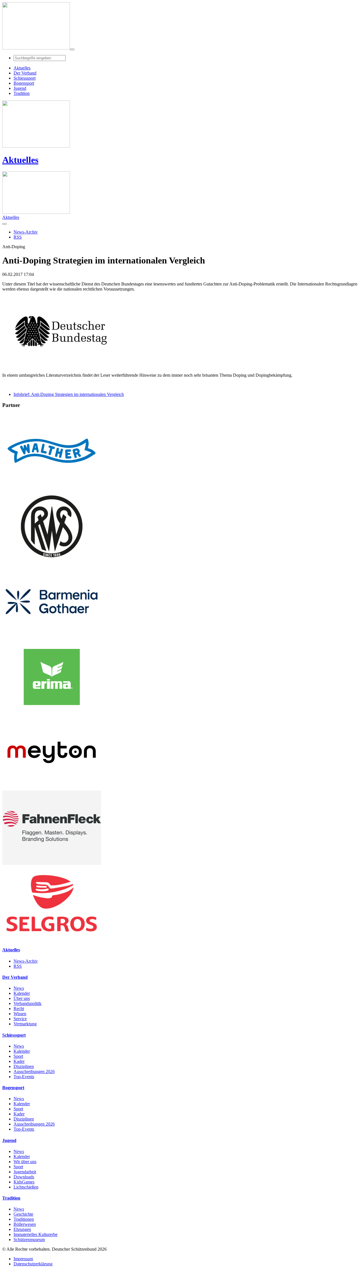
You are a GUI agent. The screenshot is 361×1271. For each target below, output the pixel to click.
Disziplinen (24, 1066)
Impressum (23, 1258)
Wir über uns (25, 1161)
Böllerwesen (25, 1224)
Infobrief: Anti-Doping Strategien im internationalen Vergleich (69, 394)
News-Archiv (26, 961)
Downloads (24, 1176)
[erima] (51, 712)
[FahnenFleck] (51, 863)
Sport (18, 1056)
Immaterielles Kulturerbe (36, 1234)
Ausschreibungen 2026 (34, 1071)
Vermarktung (25, 1023)
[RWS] (51, 561)
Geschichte (23, 1214)
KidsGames (24, 1182)
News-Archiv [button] (26, 232)
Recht (19, 1008)
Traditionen (24, 1219)
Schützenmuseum (29, 1239)
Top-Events (24, 1076)
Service (20, 1018)
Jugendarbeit (25, 1171)
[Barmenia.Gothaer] (51, 637)
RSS (18, 966)
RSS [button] (18, 237)
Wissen (20, 1013)
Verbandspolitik (27, 1003)
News (19, 988)
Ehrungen (22, 1229)
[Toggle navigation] (72, 49)
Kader (19, 1061)
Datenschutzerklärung (33, 1263)
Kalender (22, 993)
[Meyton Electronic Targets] (51, 788)
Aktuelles (20, 160)
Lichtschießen (26, 1187)
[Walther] (51, 486)
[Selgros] (51, 938)
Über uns (22, 998)
